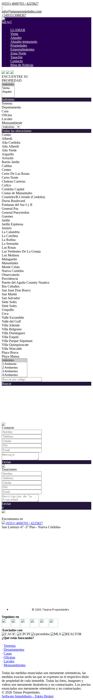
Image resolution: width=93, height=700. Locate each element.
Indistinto (8, 99)
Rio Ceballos (10, 286)
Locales (7, 119)
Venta (14, 34)
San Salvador (11, 298)
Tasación (16, 57)
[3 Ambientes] (14, 371)
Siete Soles (9, 302)
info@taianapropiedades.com (22, 11)
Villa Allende (11, 325)
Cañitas (7, 166)
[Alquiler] (8, 92)
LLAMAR (17, 30)
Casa (5, 111)
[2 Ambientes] (14, 368)
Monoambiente (12, 123)
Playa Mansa (10, 356)
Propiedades (18, 45)
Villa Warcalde (12, 348)
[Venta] (8, 88)
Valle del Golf (11, 321)
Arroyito (7, 158)
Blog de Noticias (21, 65)
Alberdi (7, 138)
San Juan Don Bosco (16, 290)
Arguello (8, 154)
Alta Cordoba (11, 142)
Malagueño (9, 259)
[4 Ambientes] (14, 375)
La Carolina (10, 236)
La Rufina (9, 240)
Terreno (7, 103)
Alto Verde (9, 150)
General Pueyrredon (15, 212)
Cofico (6, 185)
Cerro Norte (10, 177)
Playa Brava (10, 352)
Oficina (7, 115)
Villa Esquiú (10, 337)
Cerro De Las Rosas (15, 173)
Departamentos (14, 649)
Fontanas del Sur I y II (17, 205)
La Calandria (10, 232)
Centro (6, 135)
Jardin (6, 220)
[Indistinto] (8, 84)
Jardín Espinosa (12, 224)
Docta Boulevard (13, 201)
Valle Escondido (13, 317)
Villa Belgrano (12, 329)
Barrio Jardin (10, 162)
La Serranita (10, 243)
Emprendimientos (22, 49)
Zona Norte (18, 53)
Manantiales (10, 263)
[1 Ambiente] (14, 364)
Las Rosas (9, 247)
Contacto (16, 61)
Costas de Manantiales (17, 193)
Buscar (6, 383)
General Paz (10, 208)
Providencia (10, 278)
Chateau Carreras (13, 181)
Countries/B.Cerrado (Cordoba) (23, 197)
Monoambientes (15, 665)
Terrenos (10, 646)
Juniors (6, 228)
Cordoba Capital (13, 189)
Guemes (7, 216)
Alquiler (16, 38)
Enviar (6, 462)
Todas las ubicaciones (16, 131)
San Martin (9, 294)
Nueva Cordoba (13, 271)
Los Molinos (10, 255)
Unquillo (8, 310)
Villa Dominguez (13, 333)
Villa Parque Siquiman (17, 341)
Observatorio (10, 275)
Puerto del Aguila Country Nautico (25, 282)
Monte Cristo (11, 267)
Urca (5, 313)
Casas (8, 653)
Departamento (11, 107)
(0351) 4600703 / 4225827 (24, 523)
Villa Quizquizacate (15, 345)
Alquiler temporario (23, 41)
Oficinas (9, 657)
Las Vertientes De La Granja (21, 251)
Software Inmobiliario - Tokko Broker (28, 696)
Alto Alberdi (10, 146)
